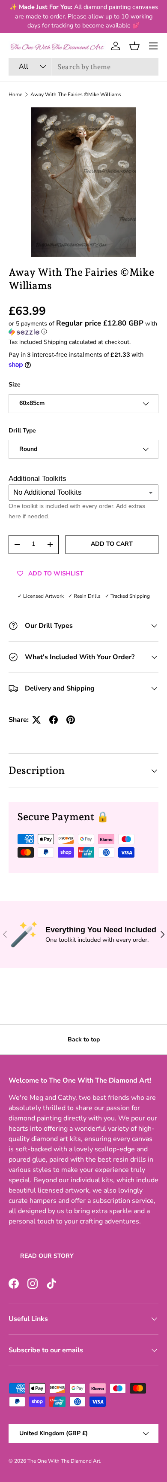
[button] (134, 46)
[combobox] (83, 67)
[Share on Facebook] (53, 719)
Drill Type (22, 430)
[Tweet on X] (36, 719)
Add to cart (112, 544)
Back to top (84, 1039)
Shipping (55, 342)
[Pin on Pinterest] (70, 719)
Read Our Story (47, 1256)
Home (15, 94)
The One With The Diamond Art (63, 1461)
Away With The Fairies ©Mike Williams (75, 94)
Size (15, 384)
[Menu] (153, 46)
